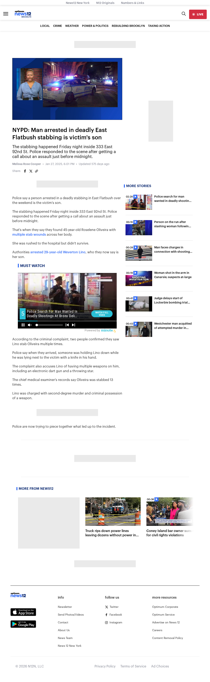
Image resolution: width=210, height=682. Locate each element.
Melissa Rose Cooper (26, 164)
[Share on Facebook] (25, 171)
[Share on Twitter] (30, 171)
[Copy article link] (36, 171)
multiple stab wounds (29, 234)
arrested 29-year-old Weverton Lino (58, 252)
